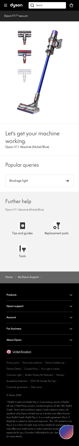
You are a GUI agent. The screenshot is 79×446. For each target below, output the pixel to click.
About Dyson (14, 340)
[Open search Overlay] (47, 5)
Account (11, 317)
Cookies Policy (31, 368)
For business (14, 328)
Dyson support (15, 306)
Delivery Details (14, 368)
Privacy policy (13, 362)
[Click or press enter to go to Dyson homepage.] (16, 6)
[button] (19, 352)
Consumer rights (14, 374)
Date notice (36, 387)
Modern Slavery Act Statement (39, 374)
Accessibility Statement (17, 381)
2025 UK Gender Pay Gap (43, 381)
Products (11, 295)
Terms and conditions (32, 362)
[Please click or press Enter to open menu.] (5, 5)
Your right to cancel (50, 368)
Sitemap (60, 374)
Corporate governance (17, 387)
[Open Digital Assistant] (66, 432)
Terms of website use (54, 362)
